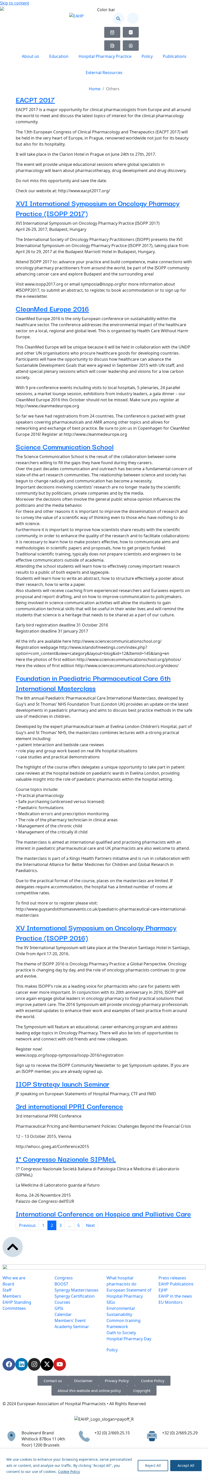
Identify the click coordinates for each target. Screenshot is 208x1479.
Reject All (153, 1465)
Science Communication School (65, 446)
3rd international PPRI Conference (69, 1105)
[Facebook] (9, 1364)
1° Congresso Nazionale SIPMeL (66, 1158)
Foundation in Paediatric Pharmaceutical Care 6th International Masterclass (93, 682)
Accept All (186, 1465)
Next (90, 1225)
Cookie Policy (69, 1471)
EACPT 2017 (35, 99)
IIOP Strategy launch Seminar (62, 1083)
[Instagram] (34, 1364)
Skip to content (14, 3)
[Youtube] (59, 1364)
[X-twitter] (47, 1364)
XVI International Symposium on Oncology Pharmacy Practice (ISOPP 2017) (98, 207)
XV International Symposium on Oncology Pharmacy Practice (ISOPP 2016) (96, 932)
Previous (27, 1225)
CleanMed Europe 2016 (52, 308)
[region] (104, 1464)
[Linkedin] (21, 1364)
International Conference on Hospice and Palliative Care (103, 1213)
